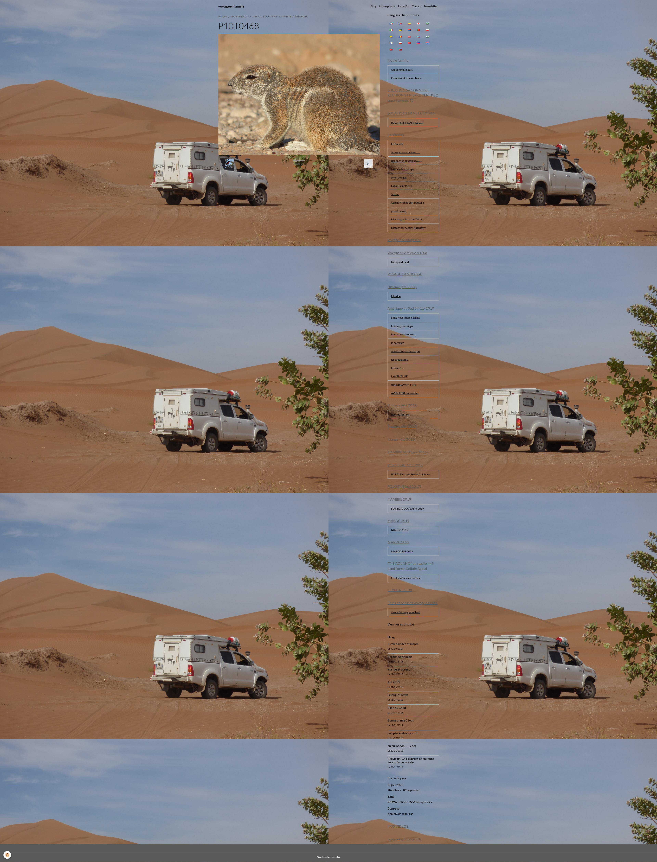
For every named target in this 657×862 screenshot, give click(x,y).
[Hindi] (427, 36)
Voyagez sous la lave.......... (405, 152)
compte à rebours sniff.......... (406, 733)
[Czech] (418, 43)
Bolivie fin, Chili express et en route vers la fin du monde (411, 760)
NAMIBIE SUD (240, 16)
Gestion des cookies (328, 857)
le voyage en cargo (402, 326)
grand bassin (398, 211)
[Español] (409, 23)
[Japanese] (418, 23)
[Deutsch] (400, 30)
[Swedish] (391, 36)
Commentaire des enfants (406, 78)
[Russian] (427, 30)
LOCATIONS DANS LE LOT (407, 122)
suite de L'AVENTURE (404, 384)
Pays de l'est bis (400, 414)
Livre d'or (403, 6)
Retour (299, 163)
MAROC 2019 (399, 530)
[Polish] (409, 36)
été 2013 (394, 682)
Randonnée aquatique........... (406, 160)
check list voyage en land (405, 612)
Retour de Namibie (400, 657)
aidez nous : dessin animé (405, 317)
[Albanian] (400, 49)
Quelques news (398, 695)
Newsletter (430, 6)
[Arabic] (427, 23)
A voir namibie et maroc (403, 644)
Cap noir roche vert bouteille (407, 202)
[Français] (391, 23)
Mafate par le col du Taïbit (406, 219)
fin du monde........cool (402, 746)
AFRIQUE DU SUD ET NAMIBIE (271, 16)
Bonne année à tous (401, 720)
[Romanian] (400, 36)
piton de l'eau (399, 177)
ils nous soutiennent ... (403, 334)
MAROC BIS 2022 (402, 551)
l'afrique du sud (400, 262)
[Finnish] (391, 43)
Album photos (387, 6)
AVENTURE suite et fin (404, 393)
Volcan (395, 194)
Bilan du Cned (397, 708)
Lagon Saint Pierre (401, 185)
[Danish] (409, 43)
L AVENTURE (399, 376)
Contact (416, 6)
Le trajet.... (397, 367)
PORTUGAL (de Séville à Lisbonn (410, 474)
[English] (400, 23)
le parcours (397, 342)
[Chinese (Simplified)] (391, 49)
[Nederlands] (409, 30)
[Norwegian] (418, 36)
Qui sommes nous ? (402, 69)
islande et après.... (399, 669)
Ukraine (396, 296)
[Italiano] (391, 30)
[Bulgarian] (400, 43)
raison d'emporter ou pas (405, 351)
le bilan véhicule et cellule (406, 577)
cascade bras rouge (402, 169)
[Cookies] (7, 855)
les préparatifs (399, 359)
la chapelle (397, 143)
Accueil (222, 16)
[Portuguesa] (418, 30)
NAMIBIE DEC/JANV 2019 (407, 508)
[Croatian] (427, 43)
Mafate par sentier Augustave (408, 227)
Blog (373, 6)
